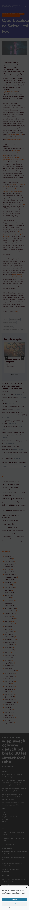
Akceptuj (14, 899)
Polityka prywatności (13, 907)
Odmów (14, 904)
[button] (26, 887)
